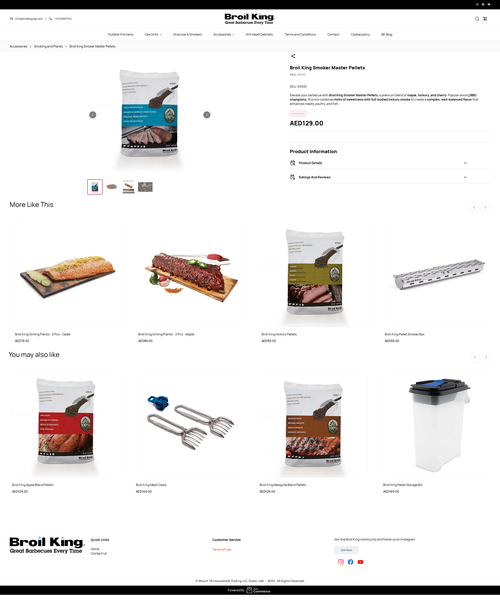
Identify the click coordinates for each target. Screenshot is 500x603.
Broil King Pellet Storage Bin (403, 485)
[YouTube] (360, 562)
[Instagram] (341, 562)
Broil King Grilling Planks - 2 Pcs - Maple (166, 334)
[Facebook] (350, 562)
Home (95, 549)
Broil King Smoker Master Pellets (92, 46)
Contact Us (99, 553)
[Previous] (474, 207)
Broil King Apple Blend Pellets (32, 485)
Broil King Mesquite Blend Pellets (283, 485)
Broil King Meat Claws (151, 485)
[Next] (485, 207)
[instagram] (477, 4)
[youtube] (489, 4)
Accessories (18, 46)
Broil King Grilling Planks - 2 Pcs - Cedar (43, 334)
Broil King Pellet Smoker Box (404, 334)
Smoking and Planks (48, 46)
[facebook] (483, 4)
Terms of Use (221, 549)
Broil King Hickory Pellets (279, 334)
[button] (477, 18)
